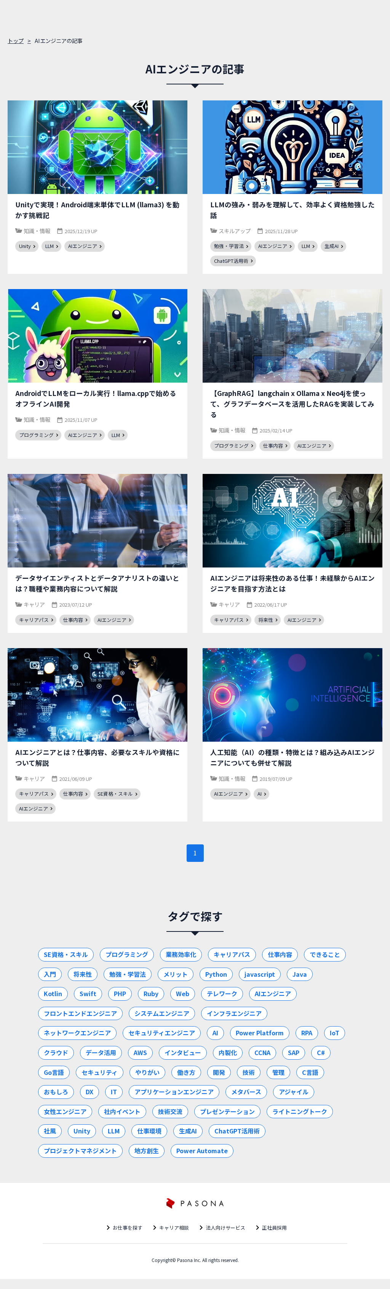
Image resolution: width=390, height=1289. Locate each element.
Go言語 (54, 1072)
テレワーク (222, 993)
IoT (334, 1032)
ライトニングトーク (299, 1111)
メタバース (246, 1091)
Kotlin (53, 993)
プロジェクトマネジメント (80, 1150)
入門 (50, 974)
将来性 (83, 974)
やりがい (147, 1072)
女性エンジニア (65, 1111)
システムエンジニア (161, 1013)
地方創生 (146, 1150)
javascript (260, 974)
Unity (82, 1130)
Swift (88, 993)
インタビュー (183, 1052)
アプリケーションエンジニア (174, 1091)
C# (321, 1052)
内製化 (228, 1052)
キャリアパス (232, 954)
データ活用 (101, 1052)
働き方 (186, 1072)
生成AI (188, 1130)
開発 (219, 1072)
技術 (249, 1072)
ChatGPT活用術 (237, 1130)
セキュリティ (100, 1072)
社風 (50, 1130)
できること (325, 954)
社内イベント (122, 1111)
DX (89, 1091)
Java (299, 974)
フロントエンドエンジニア (80, 1013)
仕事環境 (149, 1130)
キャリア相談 (174, 1227)
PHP (120, 993)
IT (114, 1091)
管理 (278, 1072)
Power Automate (202, 1150)
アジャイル (293, 1091)
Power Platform (260, 1032)
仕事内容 (280, 954)
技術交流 (170, 1111)
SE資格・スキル (66, 954)
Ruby (151, 993)
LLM (114, 1130)
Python (216, 974)
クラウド (56, 1052)
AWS (140, 1052)
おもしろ (56, 1091)
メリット (175, 974)
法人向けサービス (225, 1227)
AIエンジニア (273, 993)
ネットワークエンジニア (77, 1032)
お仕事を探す (127, 1227)
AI (215, 1032)
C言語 (310, 1072)
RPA (306, 1032)
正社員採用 (274, 1227)
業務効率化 (181, 954)
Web (182, 993)
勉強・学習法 (127, 974)
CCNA (262, 1052)
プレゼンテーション (227, 1111)
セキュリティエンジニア (161, 1032)
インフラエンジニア (234, 1013)
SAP (293, 1052)
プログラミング (126, 954)
